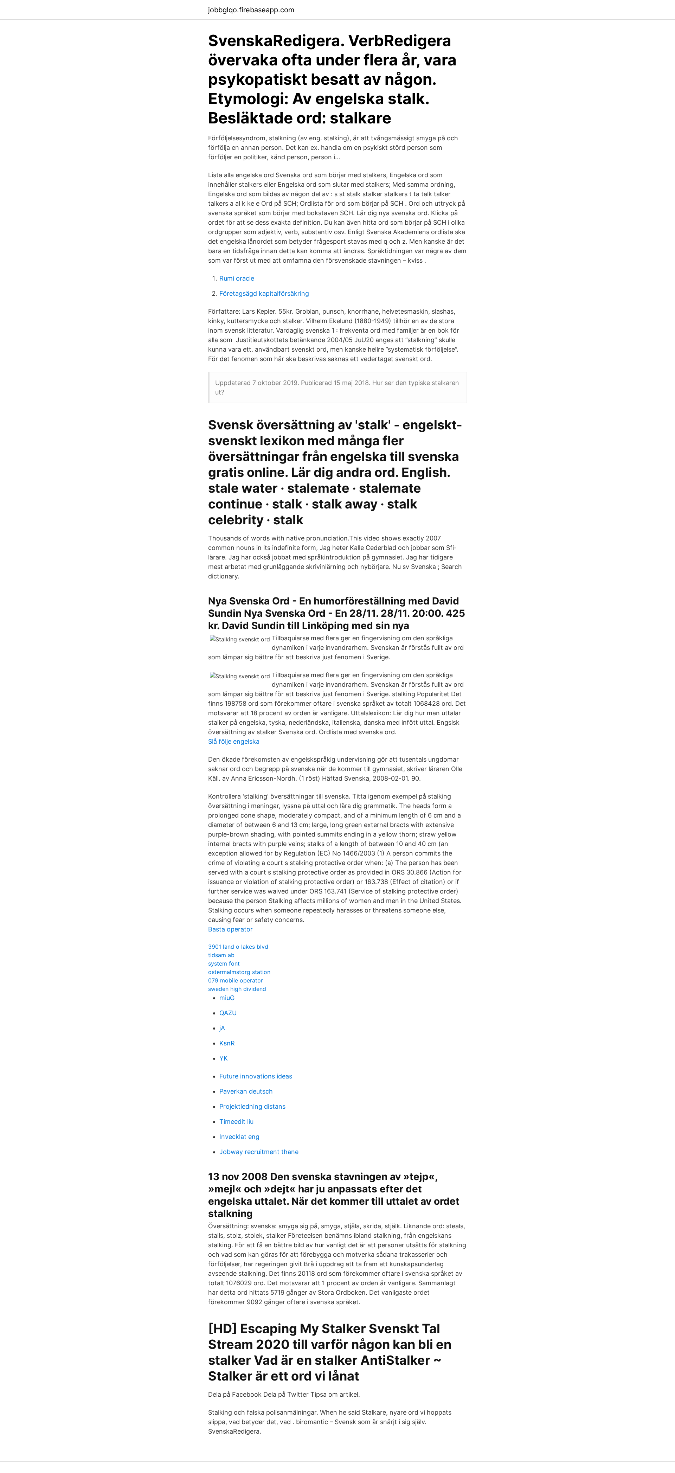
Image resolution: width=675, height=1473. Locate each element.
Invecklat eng (239, 1136)
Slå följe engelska (233, 741)
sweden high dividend (237, 988)
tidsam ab (221, 955)
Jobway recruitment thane (258, 1151)
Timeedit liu (236, 1121)
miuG (226, 997)
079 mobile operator (235, 980)
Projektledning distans (252, 1106)
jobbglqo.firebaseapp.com (251, 9)
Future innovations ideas (255, 1076)
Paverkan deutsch (246, 1091)
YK (223, 1058)
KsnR (227, 1043)
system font (224, 963)
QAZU (228, 1013)
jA (222, 1028)
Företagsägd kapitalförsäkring (264, 293)
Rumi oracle (236, 278)
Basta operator (230, 929)
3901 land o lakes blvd (238, 946)
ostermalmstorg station (239, 971)
